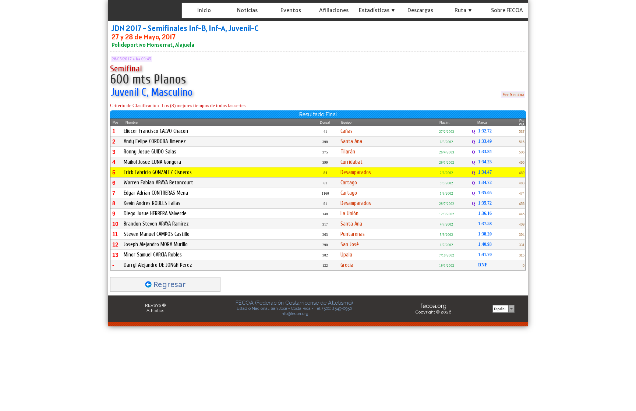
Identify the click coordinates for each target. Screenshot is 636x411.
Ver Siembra (513, 94)
